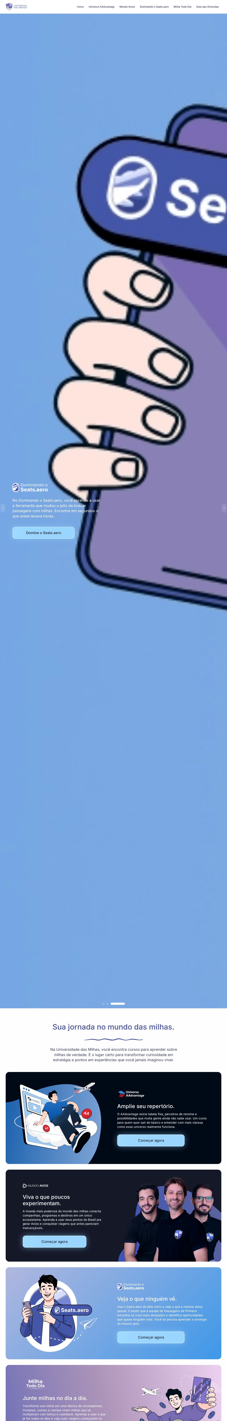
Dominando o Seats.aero (154, 6)
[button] (3, 508)
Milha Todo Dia (182, 6)
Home (80, 6)
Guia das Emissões (207, 6)
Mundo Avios (127, 6)
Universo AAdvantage (102, 6)
